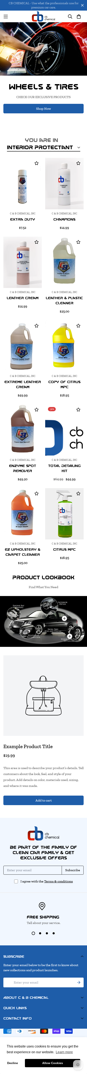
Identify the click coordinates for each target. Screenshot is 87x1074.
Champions (64, 219)
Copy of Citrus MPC (64, 384)
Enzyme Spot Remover (22, 468)
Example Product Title (28, 746)
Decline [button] (12, 1063)
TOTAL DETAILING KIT (64, 468)
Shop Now (43, 109)
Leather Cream (22, 298)
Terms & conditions (58, 881)
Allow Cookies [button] (52, 1063)
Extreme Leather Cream (22, 384)
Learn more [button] (64, 1052)
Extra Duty (22, 219)
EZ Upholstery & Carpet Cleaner (22, 552)
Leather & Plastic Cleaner (64, 300)
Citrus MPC (64, 549)
